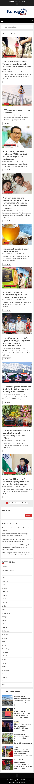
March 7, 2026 (19, 71)
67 (22, 503)
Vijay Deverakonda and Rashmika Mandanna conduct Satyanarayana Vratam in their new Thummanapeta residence (16, 203)
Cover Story (5, 581)
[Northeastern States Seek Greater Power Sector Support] (7, 700)
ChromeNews (13, 782)
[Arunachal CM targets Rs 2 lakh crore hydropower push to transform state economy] (17, 464)
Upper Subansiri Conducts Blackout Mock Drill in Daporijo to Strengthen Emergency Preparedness (23, 767)
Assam (4, 574)
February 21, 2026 (20, 486)
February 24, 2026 (20, 394)
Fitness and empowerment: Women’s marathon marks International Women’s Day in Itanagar (16, 65)
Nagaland (5, 634)
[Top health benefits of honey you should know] (17, 234)
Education (5, 592)
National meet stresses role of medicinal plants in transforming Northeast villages (16, 434)
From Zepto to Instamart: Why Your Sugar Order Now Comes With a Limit (22, 714)
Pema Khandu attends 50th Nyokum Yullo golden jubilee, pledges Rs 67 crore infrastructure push (16, 342)
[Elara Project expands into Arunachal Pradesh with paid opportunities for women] (7, 726)
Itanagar (4, 617)
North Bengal (6, 649)
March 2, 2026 (19, 210)
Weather (4, 681)
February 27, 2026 (20, 254)
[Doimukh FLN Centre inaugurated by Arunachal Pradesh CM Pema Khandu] (17, 277)
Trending (5, 677)
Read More (7, 82)
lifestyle (4, 627)
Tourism (4, 674)
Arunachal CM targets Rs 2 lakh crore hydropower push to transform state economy (15, 481)
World (4, 684)
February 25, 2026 (20, 348)
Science (4, 659)
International (6, 613)
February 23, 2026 (20, 440)
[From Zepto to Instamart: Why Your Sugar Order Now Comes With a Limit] (7, 713)
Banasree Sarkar (8, 71)
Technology (5, 670)
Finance (4, 602)
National (4, 638)
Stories (4, 667)
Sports (6, 380)
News (3, 642)
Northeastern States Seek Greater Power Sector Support (22, 701)
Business (4, 577)
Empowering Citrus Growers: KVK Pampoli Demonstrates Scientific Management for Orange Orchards (15, 547)
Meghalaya (5, 631)
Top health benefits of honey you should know (15, 250)
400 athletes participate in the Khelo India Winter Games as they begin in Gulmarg (16, 389)
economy (4, 588)
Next (26, 503)
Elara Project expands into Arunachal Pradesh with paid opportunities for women (16, 540)
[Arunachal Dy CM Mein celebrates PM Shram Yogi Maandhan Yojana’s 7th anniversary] (17, 137)
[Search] (32, 20)
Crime (4, 584)
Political (4, 656)
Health (6, 104)
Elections (4, 595)
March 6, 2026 (20, 115)
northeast (5, 652)
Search (6, 510)
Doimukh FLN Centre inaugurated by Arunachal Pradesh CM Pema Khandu (15, 294)
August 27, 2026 (20, 705)
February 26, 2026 (20, 300)
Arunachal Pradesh (9, 55)
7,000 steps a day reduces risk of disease (16, 111)
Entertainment (8, 192)
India (3, 609)
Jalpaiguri (5, 620)
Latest (4, 624)
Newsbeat (5, 645)
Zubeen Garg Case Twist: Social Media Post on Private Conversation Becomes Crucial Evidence (17, 554)
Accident (4, 567)
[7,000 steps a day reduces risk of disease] (17, 95)
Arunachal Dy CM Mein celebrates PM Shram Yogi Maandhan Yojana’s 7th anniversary (14, 155)
